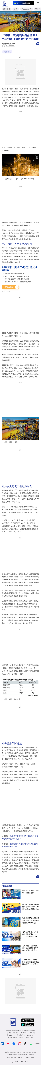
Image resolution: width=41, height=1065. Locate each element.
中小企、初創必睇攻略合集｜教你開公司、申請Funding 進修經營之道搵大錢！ (30, 906)
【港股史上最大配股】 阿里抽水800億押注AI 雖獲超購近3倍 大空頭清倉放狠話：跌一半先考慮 (30, 948)
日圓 (16, 9)
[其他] (37, 43)
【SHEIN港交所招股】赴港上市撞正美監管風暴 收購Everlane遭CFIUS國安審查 (30, 962)
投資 (3, 46)
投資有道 (7, 52)
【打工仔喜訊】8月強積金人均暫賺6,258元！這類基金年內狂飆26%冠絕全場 (30, 934)
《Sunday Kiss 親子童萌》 (14, 1037)
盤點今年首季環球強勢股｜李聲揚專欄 (30, 892)
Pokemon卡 (26, 9)
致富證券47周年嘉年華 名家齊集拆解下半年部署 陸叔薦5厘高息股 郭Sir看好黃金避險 (30, 920)
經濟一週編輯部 (8, 44)
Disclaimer (20, 1057)
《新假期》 (14, 1033)
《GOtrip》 (23, 1033)
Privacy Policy (29, 1057)
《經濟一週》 (29, 1037)
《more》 (29, 1035)
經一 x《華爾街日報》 (25, 3)
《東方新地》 (20, 1035)
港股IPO (6, 9)
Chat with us (11, 1057)
